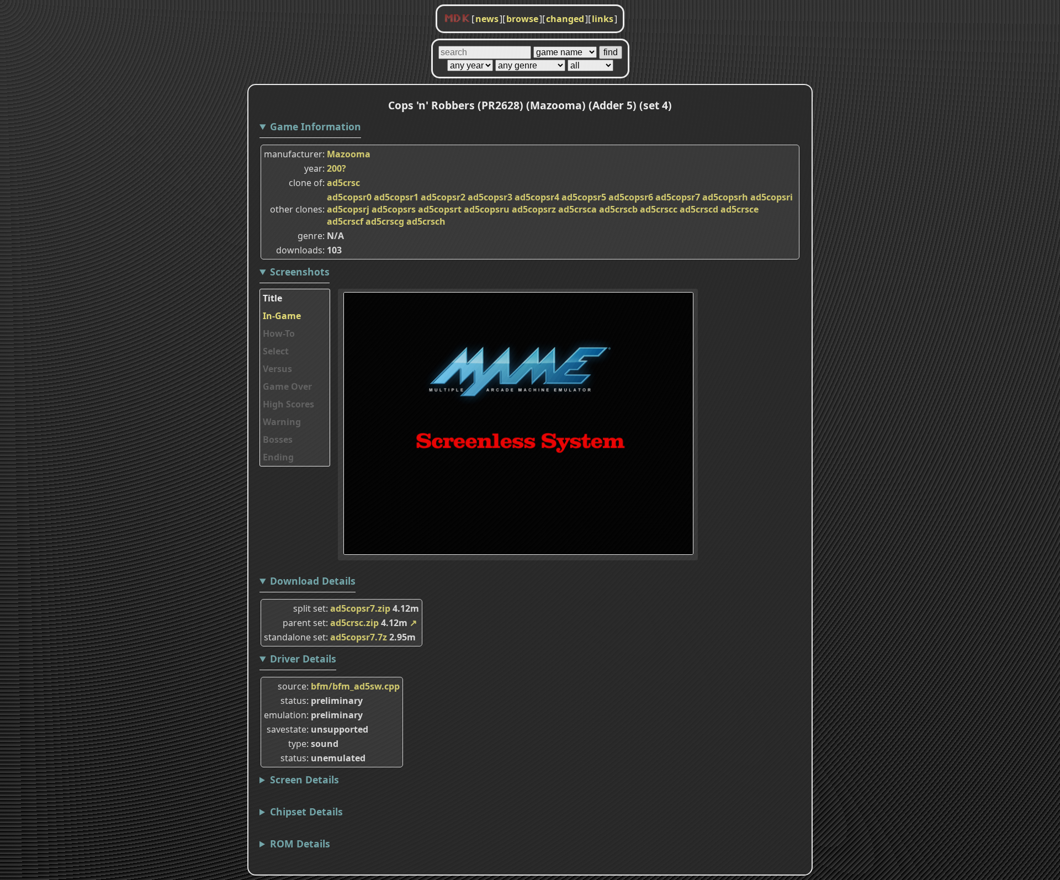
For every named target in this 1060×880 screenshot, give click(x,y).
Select (276, 351)
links (602, 19)
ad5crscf (345, 221)
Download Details (313, 580)
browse (522, 19)
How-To (279, 333)
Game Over (287, 386)
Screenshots (300, 271)
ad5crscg (384, 221)
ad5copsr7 (677, 197)
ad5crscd (699, 209)
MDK (457, 18)
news (487, 19)
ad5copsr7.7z (358, 637)
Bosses (278, 439)
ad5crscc (658, 209)
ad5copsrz (534, 209)
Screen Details (304, 779)
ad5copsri (771, 197)
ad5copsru (487, 209)
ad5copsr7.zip (360, 608)
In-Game (282, 316)
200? (336, 168)
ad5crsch (426, 221)
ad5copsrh (725, 197)
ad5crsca (577, 209)
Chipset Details (306, 811)
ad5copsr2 (443, 197)
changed (565, 19)
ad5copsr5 (583, 197)
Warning (282, 422)
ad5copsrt (440, 209)
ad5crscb (618, 209)
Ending (278, 457)
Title (272, 298)
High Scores (288, 404)
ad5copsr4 (537, 197)
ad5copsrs (394, 209)
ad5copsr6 (630, 197)
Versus (277, 369)
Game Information (315, 126)
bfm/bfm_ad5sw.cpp (355, 686)
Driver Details (303, 658)
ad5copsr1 (396, 197)
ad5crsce (739, 209)
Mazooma (348, 154)
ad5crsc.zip (354, 623)
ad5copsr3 (490, 197)
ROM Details (300, 843)
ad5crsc (343, 183)
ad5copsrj (348, 209)
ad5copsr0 (349, 197)
